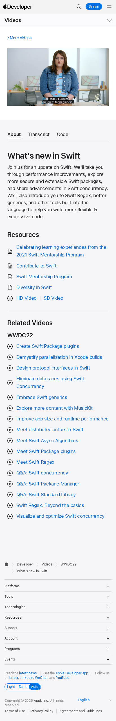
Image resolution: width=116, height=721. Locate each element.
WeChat (41, 678)
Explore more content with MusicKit (54, 408)
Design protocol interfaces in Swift (53, 368)
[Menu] (109, 7)
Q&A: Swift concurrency (42, 473)
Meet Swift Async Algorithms (47, 440)
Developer (25, 564)
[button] (79, 7)
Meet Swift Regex (35, 462)
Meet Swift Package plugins (46, 451)
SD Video (53, 298)
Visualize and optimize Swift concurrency (60, 516)
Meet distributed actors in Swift (49, 429)
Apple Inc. (41, 701)
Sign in (94, 6)
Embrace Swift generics (41, 397)
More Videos (21, 38)
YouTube (62, 678)
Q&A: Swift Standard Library (46, 494)
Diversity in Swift (34, 287)
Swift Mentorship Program (44, 276)
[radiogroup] (23, 686)
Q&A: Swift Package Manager (47, 484)
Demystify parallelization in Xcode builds (59, 357)
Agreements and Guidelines (80, 711)
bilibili (13, 678)
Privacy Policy (42, 711)
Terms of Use (15, 711)
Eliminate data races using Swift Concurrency (50, 382)
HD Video (26, 298)
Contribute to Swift (36, 266)
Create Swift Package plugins (47, 346)
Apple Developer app (71, 673)
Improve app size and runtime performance (62, 419)
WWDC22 (68, 564)
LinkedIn (26, 678)
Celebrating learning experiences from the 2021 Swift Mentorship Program (61, 251)
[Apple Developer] (17, 7)
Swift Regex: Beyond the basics (50, 505)
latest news (28, 673)
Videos (13, 20)
